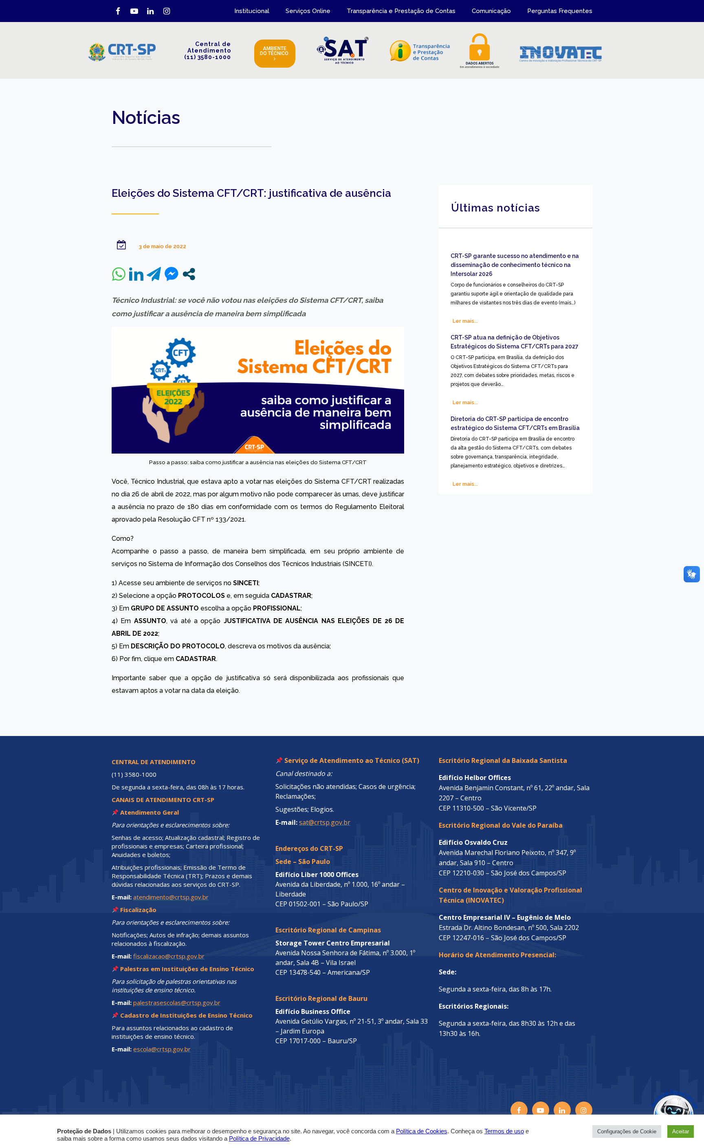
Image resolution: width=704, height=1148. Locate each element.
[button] (656, 1100)
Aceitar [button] (680, 1131)
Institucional (251, 11)
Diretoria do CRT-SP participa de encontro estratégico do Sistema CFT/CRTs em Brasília (515, 423)
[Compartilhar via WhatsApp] (119, 274)
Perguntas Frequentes (559, 11)
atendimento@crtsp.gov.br (171, 897)
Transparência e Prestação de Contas (401, 11)
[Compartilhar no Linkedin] (136, 274)
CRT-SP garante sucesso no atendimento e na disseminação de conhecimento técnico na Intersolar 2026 (515, 265)
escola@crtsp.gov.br (162, 1049)
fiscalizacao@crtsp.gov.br (169, 956)
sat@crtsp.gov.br (324, 822)
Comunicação (491, 11)
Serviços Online (308, 11)
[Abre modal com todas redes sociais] (189, 274)
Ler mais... (465, 321)
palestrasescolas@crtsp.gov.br (176, 1002)
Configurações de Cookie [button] (626, 1131)
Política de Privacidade (259, 1138)
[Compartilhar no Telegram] (154, 274)
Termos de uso (504, 1131)
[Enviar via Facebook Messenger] (171, 274)
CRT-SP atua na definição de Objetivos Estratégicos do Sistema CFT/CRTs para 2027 (515, 342)
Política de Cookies (421, 1131)
